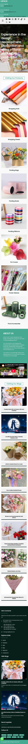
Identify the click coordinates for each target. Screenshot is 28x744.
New (4, 645)
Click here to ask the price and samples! (11, 727)
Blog (4, 647)
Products (5, 642)
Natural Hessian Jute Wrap (14, 571)
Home (4, 640)
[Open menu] (2, 20)
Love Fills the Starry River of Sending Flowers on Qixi (14, 437)
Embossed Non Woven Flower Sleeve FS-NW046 (14, 598)
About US (5, 650)
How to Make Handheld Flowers (14, 490)
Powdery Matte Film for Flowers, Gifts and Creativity (14, 410)
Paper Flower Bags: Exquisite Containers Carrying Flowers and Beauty (14, 544)
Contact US (5, 652)
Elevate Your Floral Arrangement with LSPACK (14, 517)
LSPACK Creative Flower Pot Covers (14, 464)
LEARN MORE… (6, 62)
